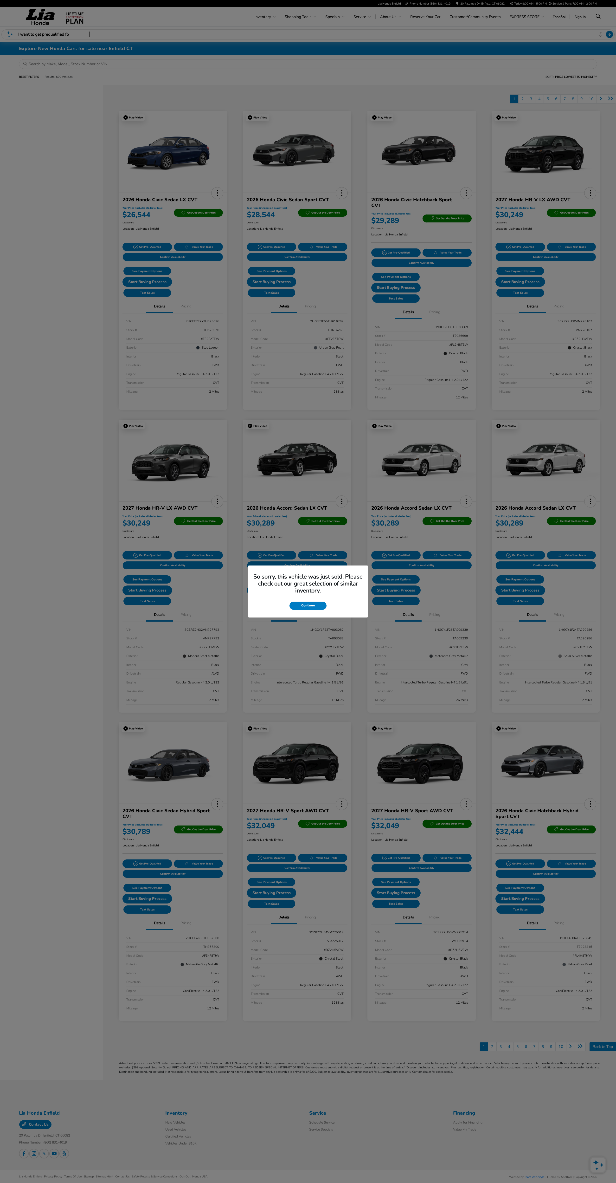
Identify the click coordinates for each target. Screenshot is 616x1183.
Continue (308, 605)
